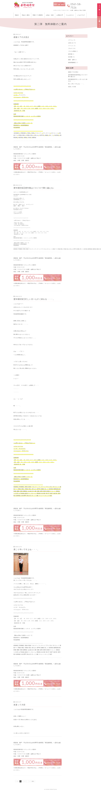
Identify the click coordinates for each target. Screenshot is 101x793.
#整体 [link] (28, 133)
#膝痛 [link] (25, 137)
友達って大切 (72, 86)
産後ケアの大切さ (73, 72)
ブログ (70, 48)
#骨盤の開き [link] (21, 135)
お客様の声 (60, 15)
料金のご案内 (26, 15)
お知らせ (70, 43)
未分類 (70, 57)
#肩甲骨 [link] (41, 135)
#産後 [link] (32, 133)
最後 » (33, 781)
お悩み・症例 (50, 15)
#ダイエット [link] (54, 133)
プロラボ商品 (72, 51)
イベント (70, 45)
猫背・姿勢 (71, 59)
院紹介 (17, 15)
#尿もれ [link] (36, 135)
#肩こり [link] (51, 135)
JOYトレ (70, 40)
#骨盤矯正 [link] (23, 133)
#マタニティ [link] (38, 133)
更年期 (70, 54)
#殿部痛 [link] (20, 137)
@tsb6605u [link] (22, 95)
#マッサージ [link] (46, 133)
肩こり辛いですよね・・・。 (76, 84)
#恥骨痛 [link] (56, 135)
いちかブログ (81, 15)
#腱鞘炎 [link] (34, 137)
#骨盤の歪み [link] (29, 135)
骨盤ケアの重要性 (38, 15)
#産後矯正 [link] (16, 133)
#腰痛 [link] (46, 135)
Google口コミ (70, 15)
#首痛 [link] (29, 137)
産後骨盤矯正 (72, 62)
